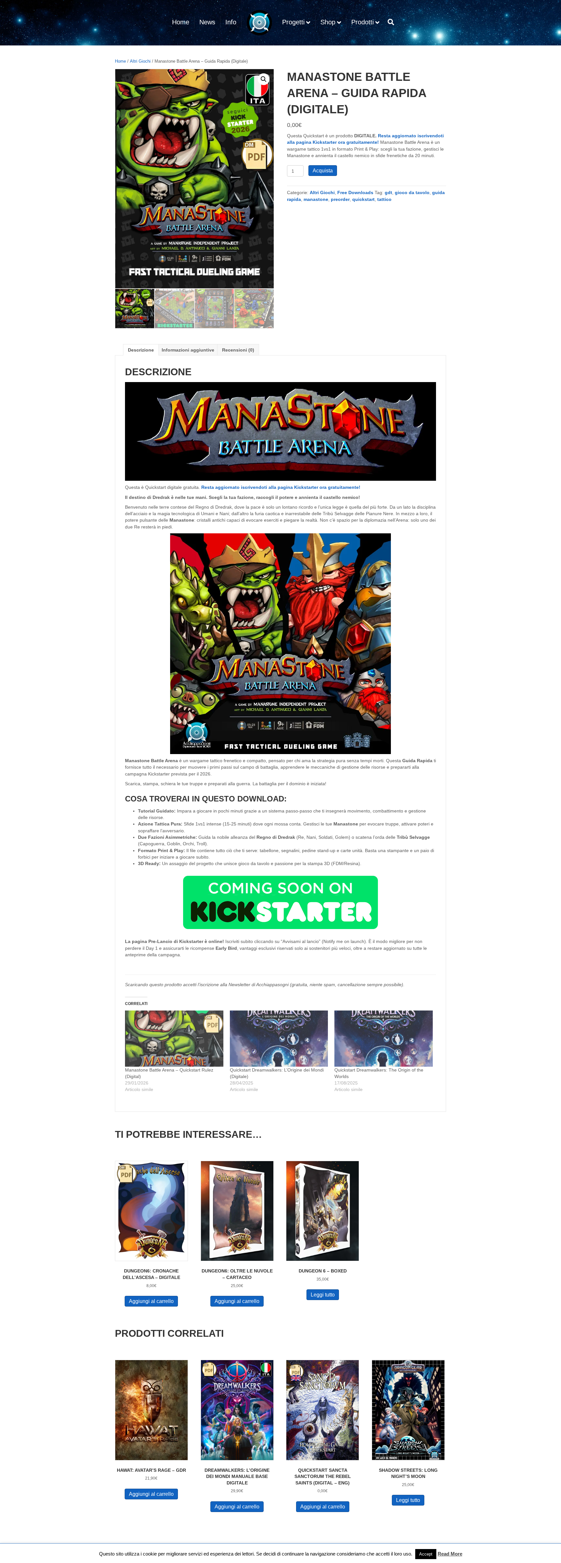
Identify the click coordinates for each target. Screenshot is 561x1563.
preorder (340, 199)
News (207, 22)
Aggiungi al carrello (151, 1301)
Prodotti (362, 22)
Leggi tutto (323, 1294)
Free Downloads (355, 192)
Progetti (293, 22)
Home (180, 22)
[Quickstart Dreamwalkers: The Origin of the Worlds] (383, 1039)
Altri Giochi (140, 61)
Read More (450, 1554)
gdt (388, 192)
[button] (263, 79)
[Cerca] (389, 22)
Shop (327, 22)
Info (230, 22)
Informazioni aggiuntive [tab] (188, 350)
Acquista (323, 170)
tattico (384, 199)
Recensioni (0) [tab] (238, 350)
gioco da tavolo (412, 192)
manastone (316, 199)
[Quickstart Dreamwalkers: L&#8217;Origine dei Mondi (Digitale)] (279, 1039)
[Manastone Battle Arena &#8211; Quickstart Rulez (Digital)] (174, 1039)
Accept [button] (425, 1554)
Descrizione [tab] (141, 350)
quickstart (363, 199)
